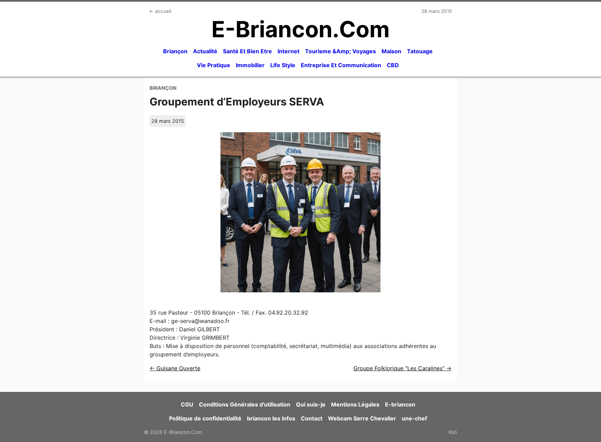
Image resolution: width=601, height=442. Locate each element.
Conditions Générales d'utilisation (244, 404)
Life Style (282, 65)
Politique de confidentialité (205, 418)
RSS (453, 432)
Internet (288, 51)
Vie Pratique (213, 65)
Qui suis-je (311, 404)
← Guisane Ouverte (175, 368)
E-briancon (400, 404)
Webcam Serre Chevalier (362, 418)
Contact (311, 418)
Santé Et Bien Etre (247, 51)
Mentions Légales (355, 404)
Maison (391, 51)
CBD (393, 65)
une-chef (414, 418)
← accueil (160, 11)
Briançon (175, 51)
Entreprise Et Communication (341, 65)
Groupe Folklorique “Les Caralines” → (402, 368)
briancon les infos (271, 418)
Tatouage (420, 51)
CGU (187, 404)
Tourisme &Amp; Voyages (340, 51)
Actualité (205, 51)
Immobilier (250, 65)
